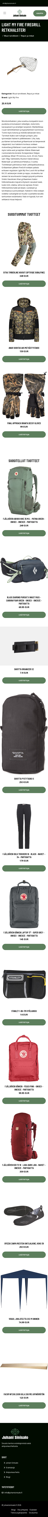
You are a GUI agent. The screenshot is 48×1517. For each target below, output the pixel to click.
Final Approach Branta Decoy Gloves (24, 423)
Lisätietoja (24, 111)
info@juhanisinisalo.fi (9, 3)
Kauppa (40, 13)
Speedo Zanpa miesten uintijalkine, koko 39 (24, 1243)
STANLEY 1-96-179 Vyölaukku (24, 1011)
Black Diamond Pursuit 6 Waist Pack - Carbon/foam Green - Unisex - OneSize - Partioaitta (24, 600)
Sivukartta (33, 1512)
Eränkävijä (10, 1467)
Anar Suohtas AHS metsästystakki (24, 347)
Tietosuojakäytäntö (19, 1512)
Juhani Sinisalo (12, 1463)
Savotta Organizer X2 (24, 669)
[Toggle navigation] (5, 13)
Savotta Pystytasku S (24, 778)
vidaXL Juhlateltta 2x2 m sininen (24, 1318)
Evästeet (33, 1509)
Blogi (8, 1477)
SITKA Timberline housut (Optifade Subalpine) (24, 272)
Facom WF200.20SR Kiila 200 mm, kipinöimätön (24, 1394)
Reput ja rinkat (27, 36)
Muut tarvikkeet (11, 36)
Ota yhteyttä (22, 1509)
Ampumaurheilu (12, 1472)
